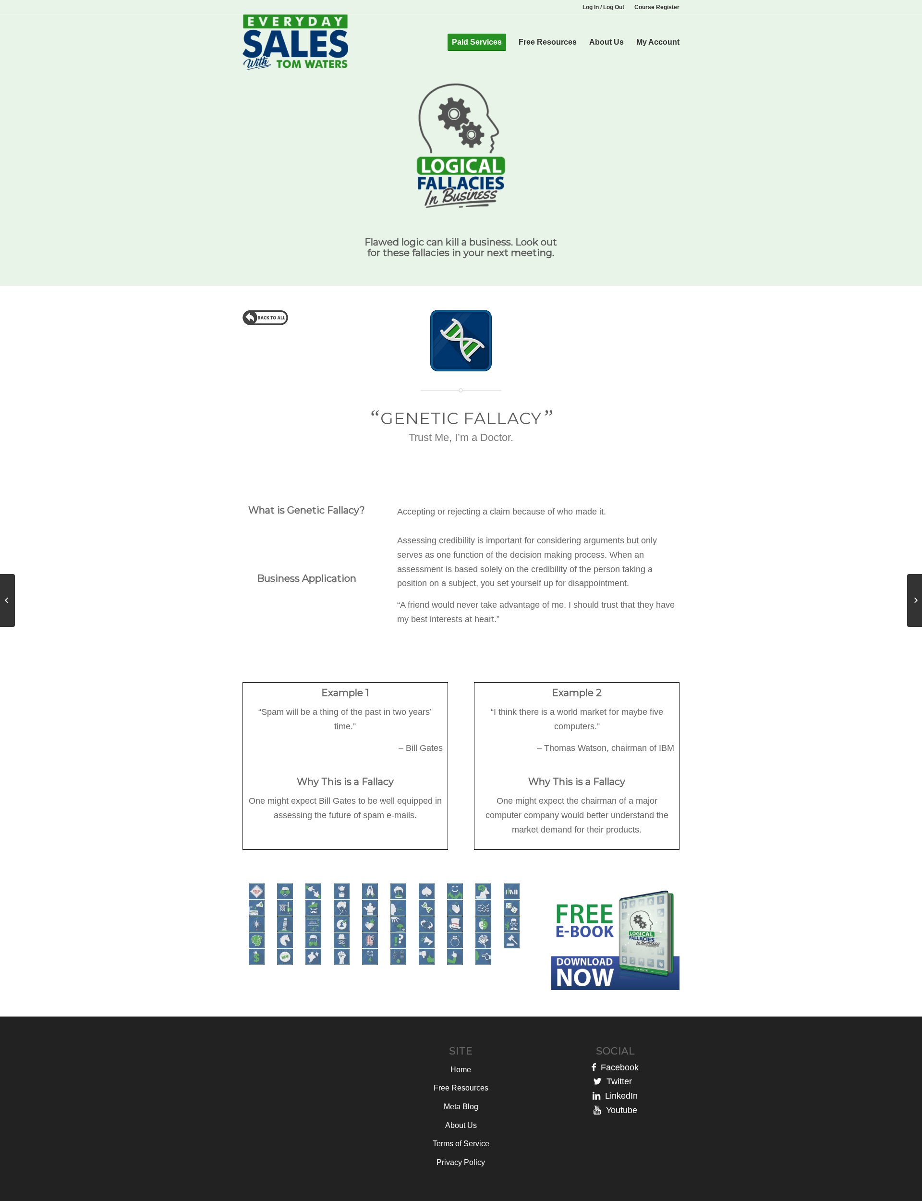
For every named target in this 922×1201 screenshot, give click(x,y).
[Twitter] (598, 1081)
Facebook (617, 1067)
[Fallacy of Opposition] (914, 600)
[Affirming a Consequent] (7, 600)
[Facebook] (594, 1067)
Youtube (619, 1110)
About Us (461, 1125)
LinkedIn (619, 1096)
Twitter (619, 1081)
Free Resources (461, 1088)
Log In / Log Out (603, 7)
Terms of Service (461, 1144)
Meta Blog (461, 1107)
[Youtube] (597, 1110)
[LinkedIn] (596, 1096)
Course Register (656, 7)
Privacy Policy (461, 1162)
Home (460, 1070)
